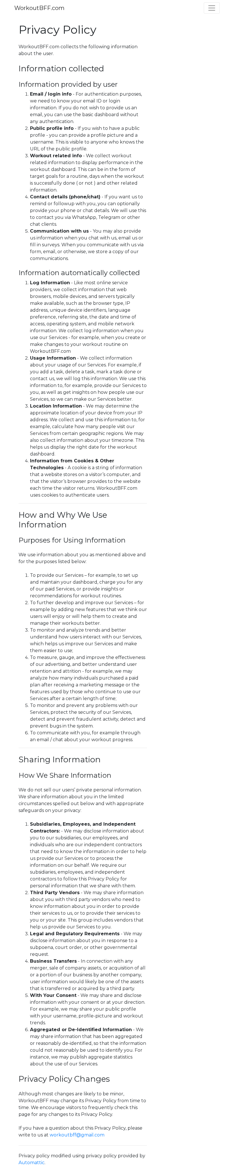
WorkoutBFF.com (39, 8)
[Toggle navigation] (212, 8)
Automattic (32, 1162)
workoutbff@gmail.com (77, 1135)
